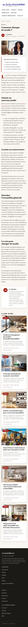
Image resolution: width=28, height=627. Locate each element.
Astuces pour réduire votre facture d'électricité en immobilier (12, 486)
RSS (3, 616)
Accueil (3, 21)
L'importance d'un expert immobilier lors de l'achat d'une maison (11, 525)
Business (8, 21)
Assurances (5, 601)
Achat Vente (6, 9)
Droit (3, 578)
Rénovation (5, 12)
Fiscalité (20, 15)
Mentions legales (6, 613)
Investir (14, 9)
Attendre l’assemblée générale (12, 66)
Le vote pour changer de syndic (13, 69)
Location (13, 12)
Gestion (4, 598)
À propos (4, 608)
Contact (4, 610)
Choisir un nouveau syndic (11, 62)
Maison (20, 9)
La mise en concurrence (11, 64)
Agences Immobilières (9, 15)
